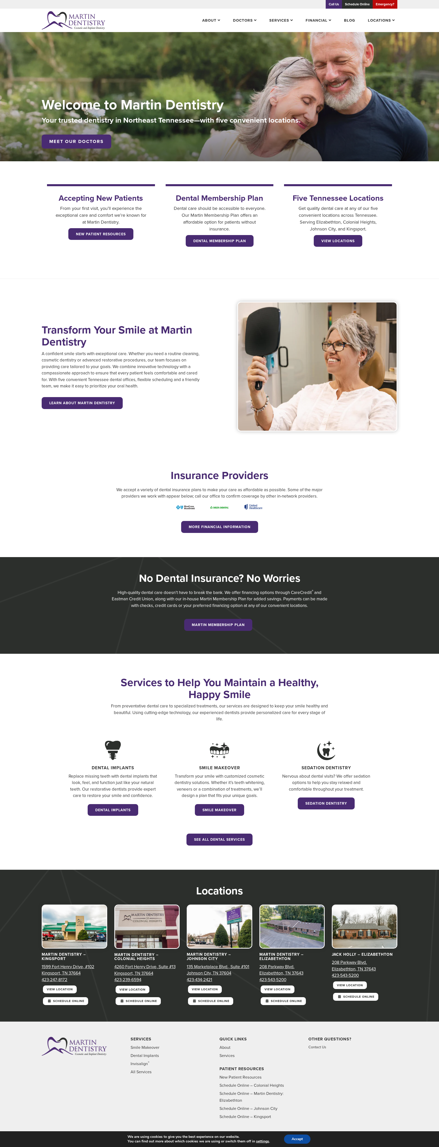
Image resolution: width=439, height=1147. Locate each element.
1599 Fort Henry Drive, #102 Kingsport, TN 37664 (68, 970)
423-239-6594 (127, 980)
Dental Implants (113, 810)
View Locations (338, 241)
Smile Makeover (219, 810)
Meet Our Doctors (76, 141)
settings (262, 1141)
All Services (141, 1072)
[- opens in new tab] (185, 507)
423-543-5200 (272, 980)
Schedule (357, 4)
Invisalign (140, 1064)
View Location (60, 989)
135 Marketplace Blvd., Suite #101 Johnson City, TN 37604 (218, 970)
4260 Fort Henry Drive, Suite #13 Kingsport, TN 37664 (145, 970)
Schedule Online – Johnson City (248, 1108)
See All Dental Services (219, 839)
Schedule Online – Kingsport (245, 1117)
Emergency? (385, 4)
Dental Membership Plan (219, 241)
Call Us (334, 4)
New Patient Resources (101, 234)
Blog (349, 20)
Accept (297, 1139)
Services (279, 20)
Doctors (243, 20)
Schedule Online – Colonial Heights (252, 1085)
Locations (379, 20)
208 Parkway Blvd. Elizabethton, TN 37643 (281, 970)
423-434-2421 (199, 980)
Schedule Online (68, 1001)
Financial (316, 20)
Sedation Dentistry (326, 803)
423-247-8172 (54, 980)
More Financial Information (219, 527)
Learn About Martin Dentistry (82, 403)
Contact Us (317, 1047)
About (209, 20)
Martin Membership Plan (218, 625)
